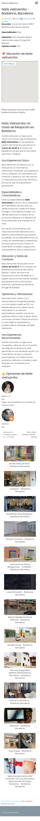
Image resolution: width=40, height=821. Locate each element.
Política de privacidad (10, 812)
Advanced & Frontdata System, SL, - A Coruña (10, 434)
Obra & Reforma (10, 3)
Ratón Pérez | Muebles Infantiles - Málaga (29, 434)
